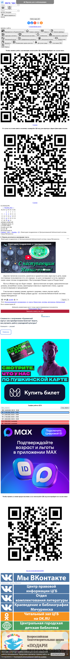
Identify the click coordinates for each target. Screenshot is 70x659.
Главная (3, 232)
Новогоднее (37, 302)
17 (10, 216)
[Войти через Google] (38, 22)
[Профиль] (9, 8)
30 (8, 220)
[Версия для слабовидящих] (3, 8)
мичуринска (51, 302)
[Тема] (6, 9)
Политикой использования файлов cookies (30, 657)
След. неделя (65, 407)
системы (44, 302)
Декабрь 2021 (8, 207)
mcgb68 (10, 299)
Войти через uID (35, 19)
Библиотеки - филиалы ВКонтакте (11, 583)
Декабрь (14, 232)
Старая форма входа (35, 26)
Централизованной (11, 302)
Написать (6, 332)
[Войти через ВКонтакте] (28, 23)
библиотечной (60, 302)
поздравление (21, 302)
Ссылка (35, 125)
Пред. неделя (5, 407)
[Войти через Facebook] (31, 23)
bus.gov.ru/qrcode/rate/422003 (35, 571)
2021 (8, 232)
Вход (39, 309)
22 (6, 218)
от (27, 302)
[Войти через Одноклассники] (41, 23)
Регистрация (33, 309)
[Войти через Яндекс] (35, 23)
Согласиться (57, 654)
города (31, 302)
